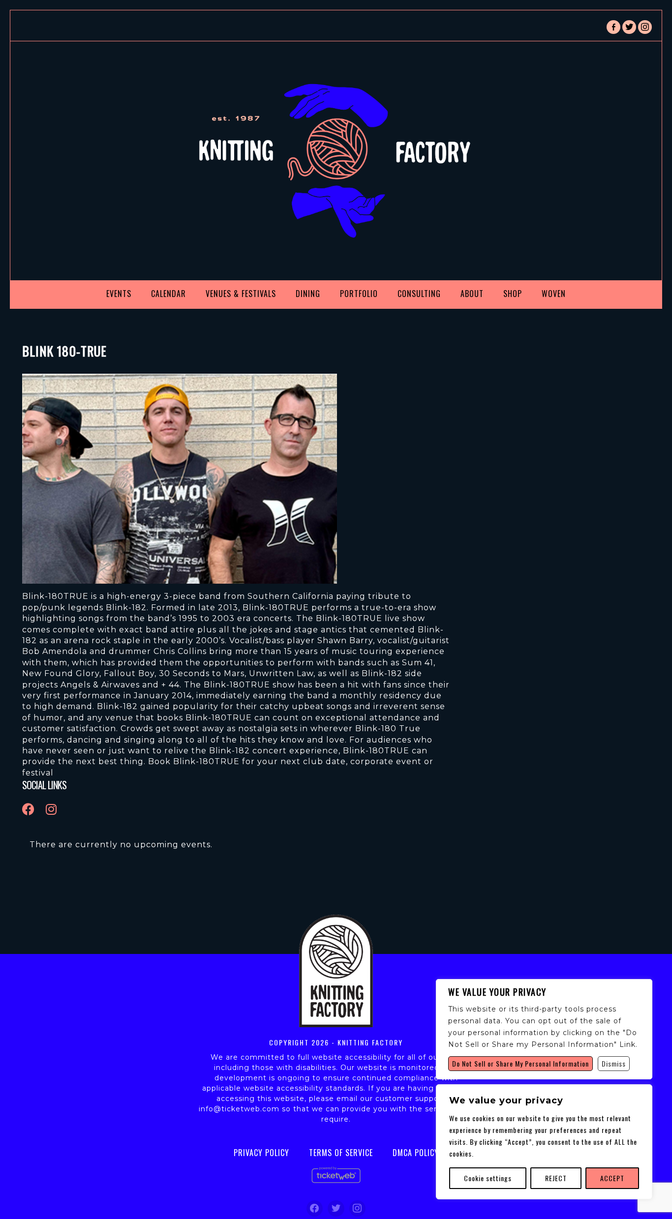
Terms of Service (341, 1153)
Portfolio (359, 293)
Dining (308, 293)
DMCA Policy (416, 1153)
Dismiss (614, 1063)
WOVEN (554, 293)
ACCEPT (612, 1178)
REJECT (556, 1178)
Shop (512, 293)
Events (118, 293)
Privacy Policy (261, 1153)
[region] (544, 1141)
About (472, 293)
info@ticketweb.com (239, 1108)
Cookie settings (488, 1178)
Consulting (419, 293)
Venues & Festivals (241, 293)
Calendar (168, 293)
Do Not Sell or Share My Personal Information (520, 1063)
